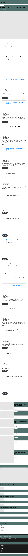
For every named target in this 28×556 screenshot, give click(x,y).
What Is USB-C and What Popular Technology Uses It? (7, 496)
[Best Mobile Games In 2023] (7, 443)
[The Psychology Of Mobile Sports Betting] (7, 456)
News (1, 551)
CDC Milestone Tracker (10, 374)
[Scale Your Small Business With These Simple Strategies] (2, 499)
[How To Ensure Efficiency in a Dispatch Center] (2, 510)
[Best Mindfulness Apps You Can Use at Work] (7, 423)
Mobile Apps (10, 401)
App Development (3, 525)
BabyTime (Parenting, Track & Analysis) (14, 285)
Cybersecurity (2, 527)
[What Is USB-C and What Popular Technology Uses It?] (2, 494)
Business (2, 526)
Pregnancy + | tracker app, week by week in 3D (15, 194)
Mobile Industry (3, 550)
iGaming (2, 548)
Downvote (16, 409)
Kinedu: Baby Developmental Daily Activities (15, 79)
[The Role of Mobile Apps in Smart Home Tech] (7, 431)
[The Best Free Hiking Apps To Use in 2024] (7, 414)
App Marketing (2, 545)
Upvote (15, 409)
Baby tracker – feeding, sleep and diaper (14, 352)
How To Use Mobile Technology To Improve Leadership (8, 507)
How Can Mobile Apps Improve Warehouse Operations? (10, 484)
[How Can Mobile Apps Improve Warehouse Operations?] (14, 475)
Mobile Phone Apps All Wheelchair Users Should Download (20, 405)
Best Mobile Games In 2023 (19, 438)
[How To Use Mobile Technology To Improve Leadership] (2, 505)
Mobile (2, 529)
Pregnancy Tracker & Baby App (12, 329)
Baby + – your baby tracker (11, 216)
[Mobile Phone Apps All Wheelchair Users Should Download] (7, 406)
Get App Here (5, 98)
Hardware (2, 528)
